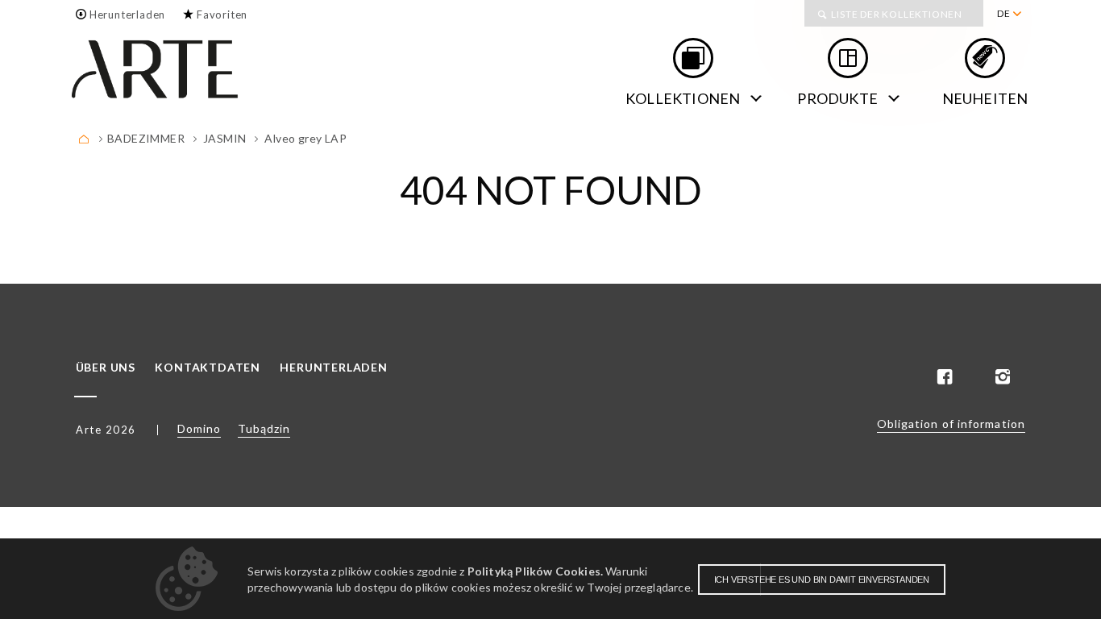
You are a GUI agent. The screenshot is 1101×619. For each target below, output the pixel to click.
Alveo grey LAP (305, 138)
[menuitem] (1008, 13)
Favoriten (222, 14)
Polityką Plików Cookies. (535, 571)
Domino (199, 428)
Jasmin (224, 138)
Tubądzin (264, 428)
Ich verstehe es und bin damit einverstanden (821, 579)
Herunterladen (127, 14)
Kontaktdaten (207, 367)
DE (1004, 13)
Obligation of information (951, 423)
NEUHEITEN (985, 98)
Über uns (105, 367)
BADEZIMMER (146, 138)
